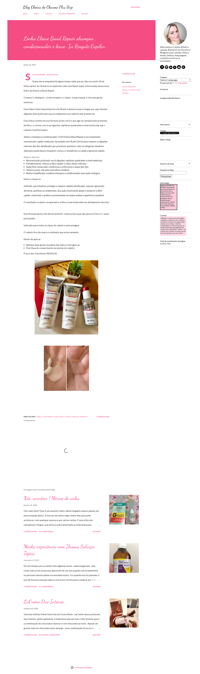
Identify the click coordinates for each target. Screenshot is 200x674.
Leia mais (96, 531)
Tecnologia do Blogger (82, 667)
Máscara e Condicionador (131, 90)
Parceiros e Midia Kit (67, 14)
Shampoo (125, 93)
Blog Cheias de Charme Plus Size (48, 7)
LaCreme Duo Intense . (45, 602)
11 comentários (46, 586)
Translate (182, 83)
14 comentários (46, 531)
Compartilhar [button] (128, 74)
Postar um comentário (49, 635)
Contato (48, 14)
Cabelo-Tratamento (129, 87)
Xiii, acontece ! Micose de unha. (52, 498)
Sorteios (85, 14)
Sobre (36, 14)
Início (25, 14)
